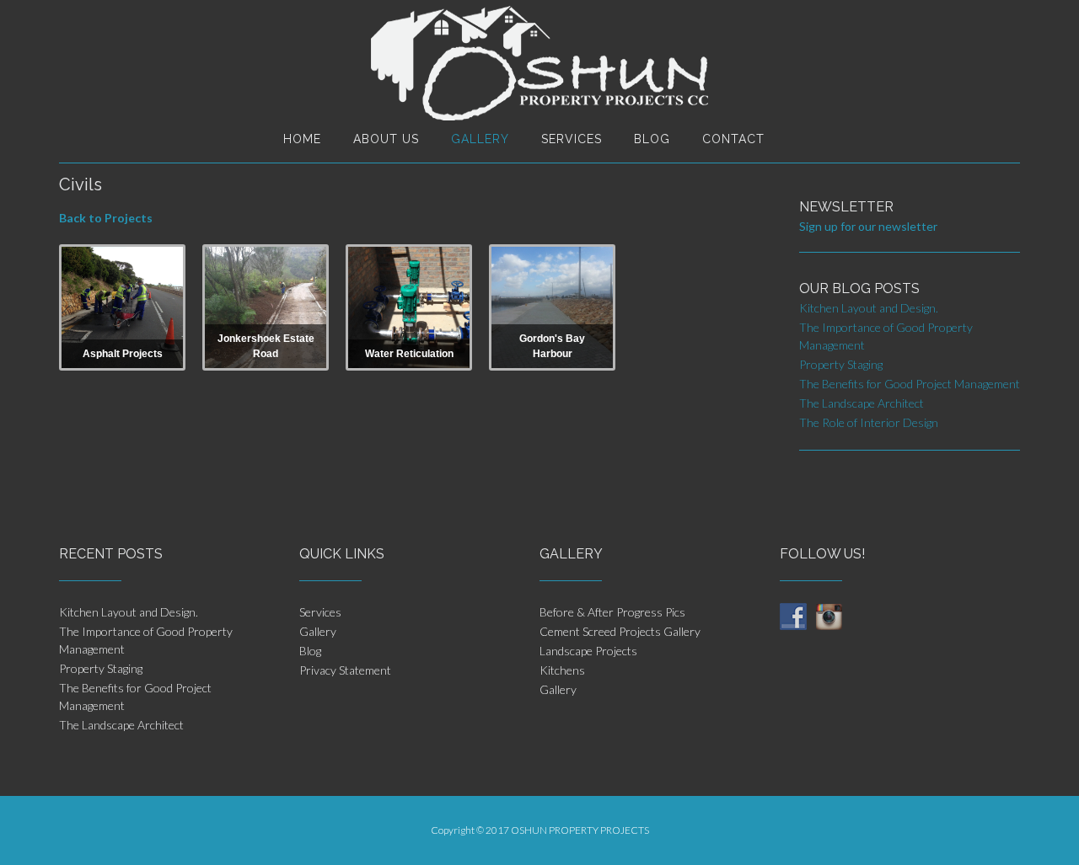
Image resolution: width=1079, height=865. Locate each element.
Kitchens (562, 670)
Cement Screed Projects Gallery (620, 631)
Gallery (480, 139)
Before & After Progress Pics (612, 612)
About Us (386, 139)
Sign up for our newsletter (868, 226)
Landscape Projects (588, 650)
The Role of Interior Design (868, 422)
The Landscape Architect (861, 403)
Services (571, 139)
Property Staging (841, 364)
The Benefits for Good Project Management (909, 383)
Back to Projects (106, 218)
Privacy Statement (345, 670)
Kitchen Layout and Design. (868, 308)
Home (302, 139)
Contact (733, 139)
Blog (652, 139)
